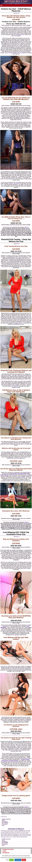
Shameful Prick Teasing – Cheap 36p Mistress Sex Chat (16, 240)
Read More (17, 860)
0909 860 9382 (16, 800)
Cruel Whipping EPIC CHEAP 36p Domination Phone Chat (16, 533)
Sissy (3, 825)
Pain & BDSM (5, 822)
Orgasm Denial (18, 323)
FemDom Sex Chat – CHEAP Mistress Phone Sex (16, 10)
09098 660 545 (16, 104)
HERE (23, 477)
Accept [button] (11, 860)
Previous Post (3, 816)
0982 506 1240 (16, 516)
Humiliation (4, 821)
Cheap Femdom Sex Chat (15, 52)
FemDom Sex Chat (6, 819)
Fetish (3, 820)
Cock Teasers (14, 386)
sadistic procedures (14, 183)
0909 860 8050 (16, 545)
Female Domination (19, 34)
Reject (23, 860)
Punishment (4, 824)
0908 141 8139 (16, 251)
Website (27, 227)
